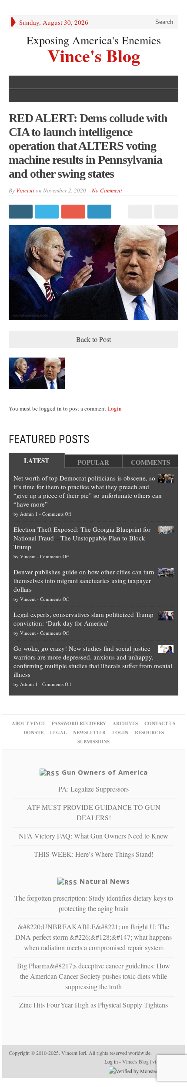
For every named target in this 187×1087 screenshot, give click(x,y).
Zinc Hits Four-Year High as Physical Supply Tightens (93, 1004)
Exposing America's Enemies (94, 40)
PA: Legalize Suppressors (93, 788)
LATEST (36, 460)
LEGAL (58, 732)
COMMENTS (150, 462)
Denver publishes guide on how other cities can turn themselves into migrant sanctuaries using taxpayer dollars (83, 580)
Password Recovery (79, 723)
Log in (111, 1061)
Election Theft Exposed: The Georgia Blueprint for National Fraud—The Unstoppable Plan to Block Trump (81, 538)
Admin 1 (29, 513)
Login (114, 408)
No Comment (107, 190)
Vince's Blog (93, 54)
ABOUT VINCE (28, 723)
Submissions (93, 741)
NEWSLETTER (89, 732)
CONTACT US (159, 723)
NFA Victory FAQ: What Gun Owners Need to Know (93, 835)
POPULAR (93, 462)
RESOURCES (149, 732)
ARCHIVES (125, 723)
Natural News (105, 881)
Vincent (25, 190)
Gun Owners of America (105, 772)
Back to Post (93, 339)
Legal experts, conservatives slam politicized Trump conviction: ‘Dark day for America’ (83, 618)
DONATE (33, 732)
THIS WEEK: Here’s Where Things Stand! (94, 853)
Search (163, 22)
